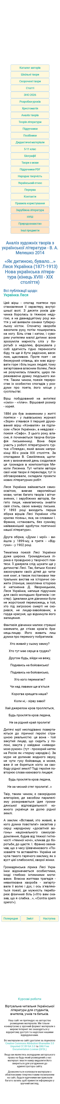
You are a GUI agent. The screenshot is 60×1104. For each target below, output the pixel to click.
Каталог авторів (30, 67)
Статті (30, 88)
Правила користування (30, 203)
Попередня (11, 918)
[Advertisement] (30, 31)
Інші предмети (30, 230)
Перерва (30, 189)
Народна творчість (30, 176)
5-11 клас (30, 149)
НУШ (30, 216)
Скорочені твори (30, 81)
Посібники (30, 135)
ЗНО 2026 (30, 94)
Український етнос (30, 183)
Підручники (30, 128)
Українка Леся (16, 295)
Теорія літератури (30, 122)
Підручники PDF (30, 169)
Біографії (30, 155)
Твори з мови (30, 162)
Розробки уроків (30, 101)
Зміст (30, 918)
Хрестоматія (30, 108)
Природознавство (30, 223)
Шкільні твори (30, 74)
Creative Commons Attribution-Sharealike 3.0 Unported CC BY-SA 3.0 (29, 1045)
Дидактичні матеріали (30, 142)
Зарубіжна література (30, 210)
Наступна (49, 918)
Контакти (30, 196)
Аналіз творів (30, 115)
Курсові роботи (29, 999)
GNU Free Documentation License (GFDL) (31, 1048)
